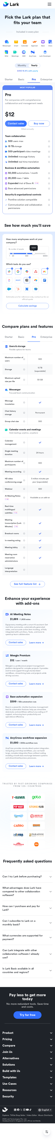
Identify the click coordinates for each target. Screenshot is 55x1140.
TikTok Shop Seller (17, 1115)
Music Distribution (46, 1115)
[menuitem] (27, 1033)
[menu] (27, 1064)
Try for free (27, 1015)
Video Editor (32, 1115)
